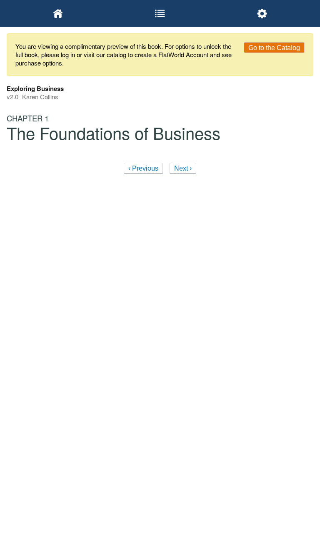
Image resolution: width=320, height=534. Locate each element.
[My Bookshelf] (58, 13)
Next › (183, 168)
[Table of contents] (160, 13)
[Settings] (262, 13)
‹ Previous (143, 168)
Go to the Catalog (274, 47)
